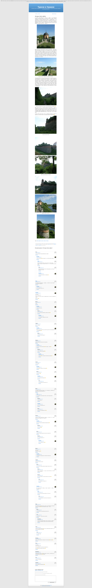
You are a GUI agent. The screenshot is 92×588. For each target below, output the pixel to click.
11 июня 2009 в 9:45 (38, 281)
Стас (42, 569)
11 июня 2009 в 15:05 (39, 454)
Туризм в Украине (46, 7)
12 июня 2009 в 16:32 (38, 460)
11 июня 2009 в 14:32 (39, 394)
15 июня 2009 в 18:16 (41, 381)
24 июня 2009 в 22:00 (40, 519)
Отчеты (54, 243)
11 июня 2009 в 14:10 (38, 389)
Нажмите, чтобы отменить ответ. (39, 570)
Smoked (38, 256)
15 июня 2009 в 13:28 (40, 492)
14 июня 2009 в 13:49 (40, 469)
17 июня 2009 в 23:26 (38, 527)
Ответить (38, 259)
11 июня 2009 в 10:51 (38, 302)
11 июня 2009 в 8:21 (38, 252)
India (38, 261)
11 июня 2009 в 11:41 (39, 345)
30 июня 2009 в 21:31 (38, 563)
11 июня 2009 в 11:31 (38, 362)
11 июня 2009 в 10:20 (41, 273)
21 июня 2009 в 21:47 (39, 532)
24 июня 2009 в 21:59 (38, 552)
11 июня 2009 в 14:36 (39, 328)
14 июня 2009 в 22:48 (41, 354)
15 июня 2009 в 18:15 (41, 496)
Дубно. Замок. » (54, 13)
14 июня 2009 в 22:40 (40, 376)
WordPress (50, 585)
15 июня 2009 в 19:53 (38, 504)
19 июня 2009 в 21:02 (38, 538)
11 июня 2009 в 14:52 (40, 311)
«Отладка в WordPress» (31, 1)
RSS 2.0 (49, 244)
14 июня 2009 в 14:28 (40, 436)
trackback (40, 245)
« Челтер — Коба (37, 13)
